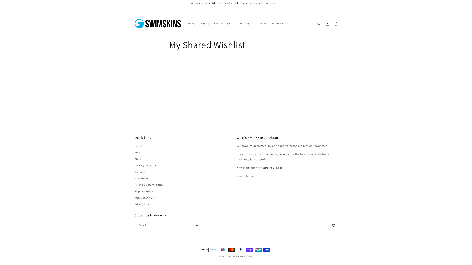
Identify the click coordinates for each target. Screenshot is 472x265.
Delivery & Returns (146, 165)
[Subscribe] (197, 225)
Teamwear (141, 172)
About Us (140, 159)
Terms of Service (144, 197)
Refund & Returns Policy (149, 184)
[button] (223, 23)
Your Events (142, 178)
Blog (137, 152)
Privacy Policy (143, 204)
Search (139, 146)
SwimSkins (230, 256)
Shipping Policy (144, 191)
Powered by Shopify (244, 256)
